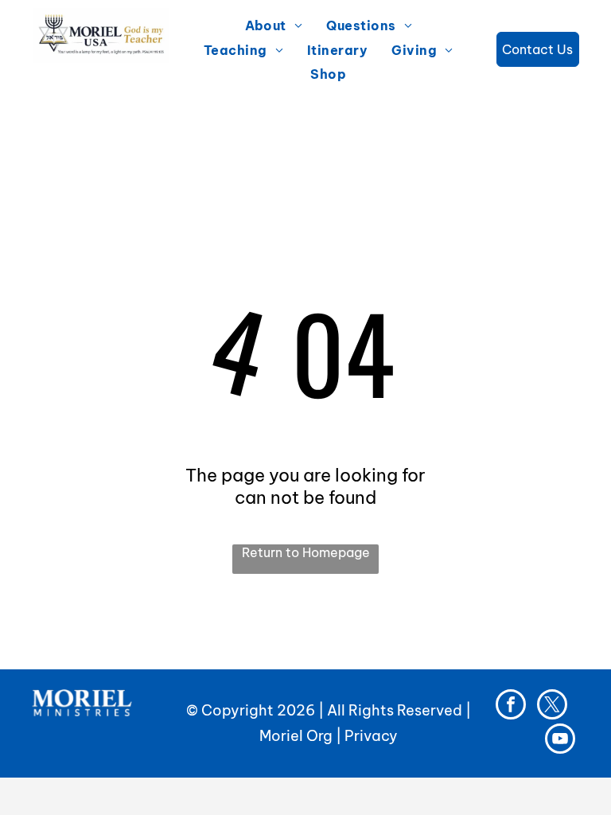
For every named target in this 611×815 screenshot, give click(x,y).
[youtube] (560, 740)
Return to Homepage (306, 552)
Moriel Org (296, 736)
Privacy (371, 736)
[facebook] (511, 706)
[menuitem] (274, 25)
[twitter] (552, 706)
